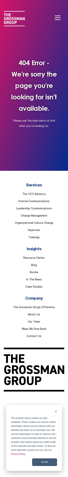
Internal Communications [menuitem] (33, 201)
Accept (44, 462)
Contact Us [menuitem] (34, 336)
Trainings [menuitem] (34, 237)
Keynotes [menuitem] (34, 230)
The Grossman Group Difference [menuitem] (34, 307)
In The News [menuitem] (34, 279)
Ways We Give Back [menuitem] (34, 329)
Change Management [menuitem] (34, 216)
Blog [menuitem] (34, 265)
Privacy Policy (18, 454)
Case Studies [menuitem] (33, 287)
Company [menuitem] (34, 298)
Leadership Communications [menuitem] (34, 208)
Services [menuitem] (34, 185)
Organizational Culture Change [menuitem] (34, 223)
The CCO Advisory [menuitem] (34, 194)
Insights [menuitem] (34, 249)
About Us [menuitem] (34, 314)
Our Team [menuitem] (34, 322)
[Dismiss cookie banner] (56, 412)
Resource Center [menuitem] (34, 258)
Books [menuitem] (34, 272)
